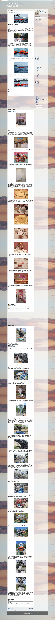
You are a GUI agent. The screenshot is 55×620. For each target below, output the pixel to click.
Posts (37, 105)
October (38, 66)
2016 (37, 83)
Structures (36, 100)
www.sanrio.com (13, 130)
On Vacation (42, 11)
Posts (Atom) (14, 610)
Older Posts (31, 608)
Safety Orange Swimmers (12, 12)
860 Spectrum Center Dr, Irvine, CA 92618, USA (17, 310)
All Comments (38, 107)
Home (21, 608)
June (37, 74)
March (38, 77)
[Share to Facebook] (27, 308)
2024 (37, 57)
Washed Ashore (11, 327)
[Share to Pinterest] (28, 308)
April (37, 76)
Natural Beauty (37, 95)
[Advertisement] (20, 102)
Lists (35, 91)
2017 (37, 82)
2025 (37, 56)
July (37, 69)
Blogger (32, 613)
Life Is (14, 4)
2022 (37, 59)
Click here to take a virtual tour (12, 597)
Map (35, 92)
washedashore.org (13, 346)
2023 (37, 58)
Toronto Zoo (11, 600)
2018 (37, 81)
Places (36, 97)
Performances (37, 96)
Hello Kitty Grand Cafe (12, 111)
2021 (37, 60)
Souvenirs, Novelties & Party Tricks (40, 99)
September (38, 67)
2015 (37, 84)
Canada (12, 94)
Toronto (16, 94)
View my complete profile (42, 12)
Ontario (14, 94)
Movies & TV (37, 93)
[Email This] (25, 308)
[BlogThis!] (26, 308)
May (37, 75)
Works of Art (19, 94)
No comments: (22, 308)
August (38, 68)
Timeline (36, 101)
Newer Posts (10, 608)
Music (36, 94)
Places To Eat (37, 98)
